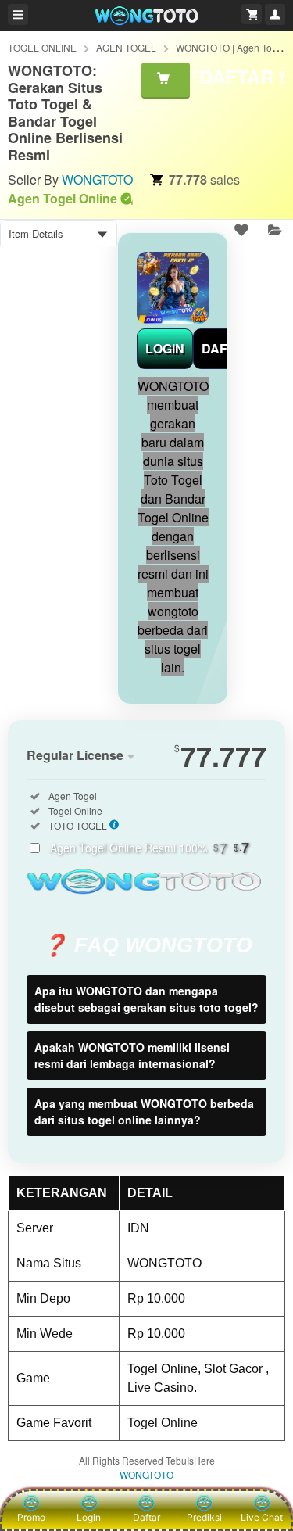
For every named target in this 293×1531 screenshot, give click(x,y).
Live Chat (262, 1517)
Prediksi (204, 1517)
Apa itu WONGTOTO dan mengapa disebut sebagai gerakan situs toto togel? (146, 999)
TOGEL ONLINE (42, 47)
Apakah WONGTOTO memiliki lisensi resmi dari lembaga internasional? (132, 1055)
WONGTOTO (97, 179)
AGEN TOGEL (126, 47)
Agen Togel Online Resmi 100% (149, 848)
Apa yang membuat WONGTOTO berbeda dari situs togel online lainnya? (144, 1111)
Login (89, 1517)
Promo (31, 1517)
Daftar (146, 1517)
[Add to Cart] (165, 80)
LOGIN (164, 348)
